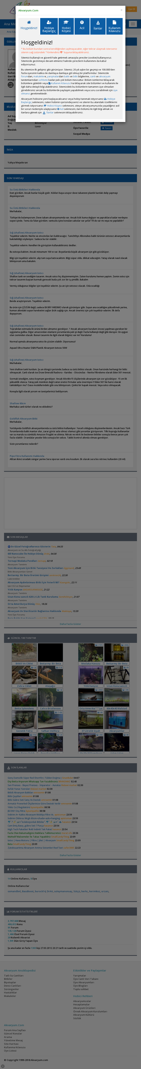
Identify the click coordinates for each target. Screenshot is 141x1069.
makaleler (39, 76)
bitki (75, 76)
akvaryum (104, 76)
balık (66, 76)
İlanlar (50, 112)
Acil (61, 109)
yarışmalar (53, 76)
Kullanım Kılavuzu (60, 83)
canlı (92, 76)
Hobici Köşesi (54, 105)
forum (24, 76)
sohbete (43, 80)
